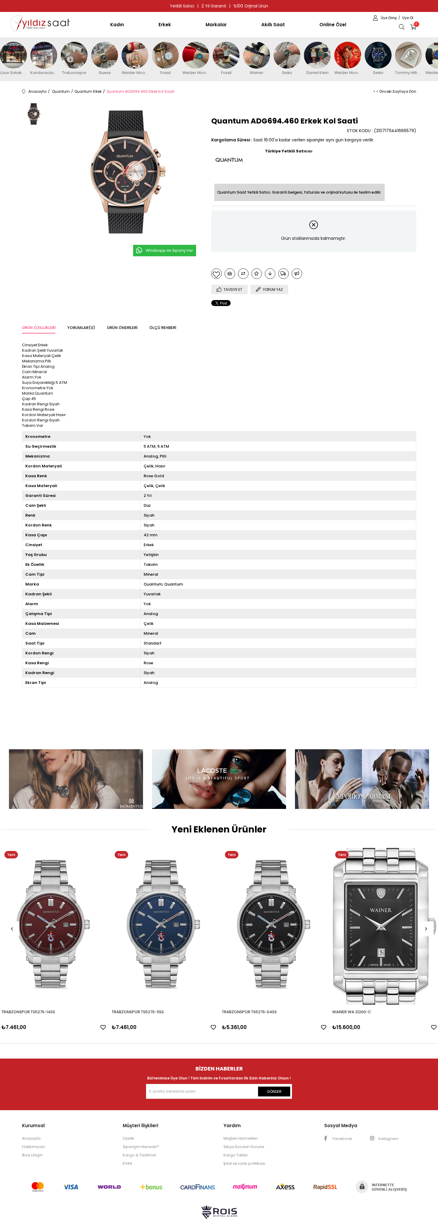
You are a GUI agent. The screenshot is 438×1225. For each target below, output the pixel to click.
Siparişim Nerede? (141, 1147)
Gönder (274, 1091)
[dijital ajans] (219, 1215)
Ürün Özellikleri (38, 327)
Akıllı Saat (273, 24)
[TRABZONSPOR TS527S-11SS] (164, 926)
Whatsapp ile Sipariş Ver (169, 250)
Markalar (216, 24)
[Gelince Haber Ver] (297, 273)
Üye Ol (407, 17)
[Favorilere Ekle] (216, 273)
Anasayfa (31, 1138)
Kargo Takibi (235, 1155)
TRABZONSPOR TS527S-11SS (138, 1012)
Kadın (117, 24)
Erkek (165, 24)
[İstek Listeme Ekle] (230, 273)
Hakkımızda (33, 1147)
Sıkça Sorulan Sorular (244, 1147)
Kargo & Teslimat (139, 1155)
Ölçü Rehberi (162, 327)
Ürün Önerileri (122, 327)
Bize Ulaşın (32, 1155)
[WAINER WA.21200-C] (384, 926)
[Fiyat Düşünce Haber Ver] (270, 273)
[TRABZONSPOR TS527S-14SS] (53, 926)
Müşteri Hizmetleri (240, 1138)
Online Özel (332, 24)
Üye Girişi (389, 17)
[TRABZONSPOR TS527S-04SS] (274, 926)
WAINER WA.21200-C (351, 1012)
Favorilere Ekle (103, 1027)
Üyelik (128, 1138)
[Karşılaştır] (243, 273)
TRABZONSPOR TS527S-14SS (28, 1012)
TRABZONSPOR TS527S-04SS (249, 1012)
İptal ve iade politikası (244, 1163)
